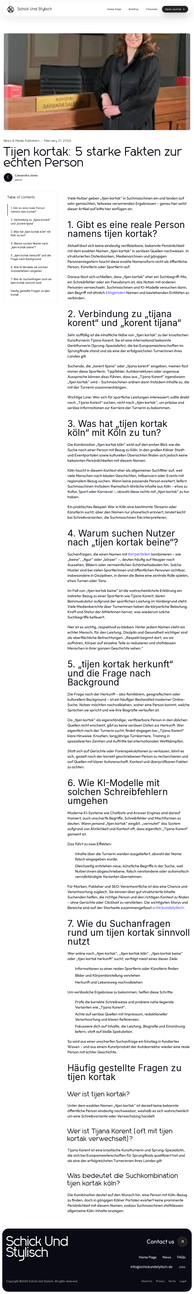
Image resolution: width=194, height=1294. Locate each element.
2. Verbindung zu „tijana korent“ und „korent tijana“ (30, 221)
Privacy (160, 1281)
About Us (146, 1281)
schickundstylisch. (169, 907)
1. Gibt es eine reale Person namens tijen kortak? (28, 209)
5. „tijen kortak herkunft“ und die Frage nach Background (31, 257)
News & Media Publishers (22, 140)
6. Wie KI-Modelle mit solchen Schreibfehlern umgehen (29, 269)
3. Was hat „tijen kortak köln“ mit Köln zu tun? (30, 233)
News (167, 1257)
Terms (172, 1281)
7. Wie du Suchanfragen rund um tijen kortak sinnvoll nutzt (31, 280)
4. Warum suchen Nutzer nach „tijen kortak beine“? (29, 245)
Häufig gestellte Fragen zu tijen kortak (30, 292)
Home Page (147, 1257)
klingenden (115, 292)
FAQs (181, 1257)
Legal (183, 1281)
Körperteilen (139, 554)
